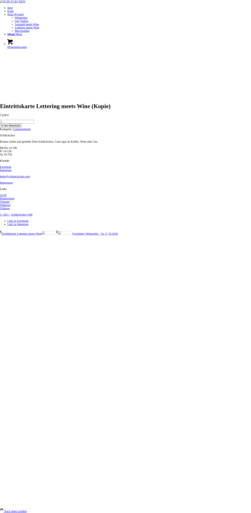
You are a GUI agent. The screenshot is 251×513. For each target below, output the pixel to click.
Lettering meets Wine (27, 27)
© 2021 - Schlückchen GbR (16, 214)
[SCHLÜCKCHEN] (12, 1)
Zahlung (5, 208)
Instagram (5, 170)
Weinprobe (21, 17)
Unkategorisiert (22, 129)
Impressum (6, 182)
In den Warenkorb (10, 125)
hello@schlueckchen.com (15, 176)
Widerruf (5, 205)
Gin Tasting (21, 21)
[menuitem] (129, 8)
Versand (4, 201)
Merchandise (22, 30)
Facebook (5, 166)
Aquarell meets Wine (27, 24)
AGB (3, 195)
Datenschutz (7, 198)
